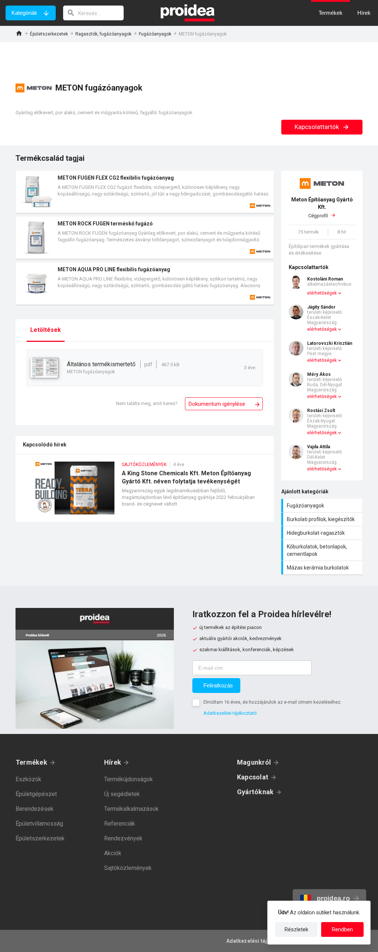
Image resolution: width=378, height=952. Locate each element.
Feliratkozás (218, 685)
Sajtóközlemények (128, 867)
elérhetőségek (322, 293)
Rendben (342, 929)
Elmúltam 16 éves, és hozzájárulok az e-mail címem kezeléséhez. (272, 702)
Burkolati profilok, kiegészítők (322, 519)
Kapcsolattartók (317, 126)
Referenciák (119, 823)
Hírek (112, 762)
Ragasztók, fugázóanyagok (103, 34)
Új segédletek (122, 794)
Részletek (296, 929)
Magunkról (254, 762)
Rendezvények (123, 838)
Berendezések (35, 808)
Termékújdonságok (128, 779)
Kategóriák (24, 13)
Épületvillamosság (39, 823)
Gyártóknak (255, 792)
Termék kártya (145, 192)
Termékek (31, 762)
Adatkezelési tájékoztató (230, 713)
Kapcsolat (252, 777)
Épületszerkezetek (49, 34)
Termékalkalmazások (131, 808)
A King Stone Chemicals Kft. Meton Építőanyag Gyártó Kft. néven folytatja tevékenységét (145, 492)
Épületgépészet (36, 794)
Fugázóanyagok (155, 34)
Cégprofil (322, 207)
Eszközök (28, 779)
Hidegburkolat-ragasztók (322, 533)
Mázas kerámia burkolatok (322, 567)
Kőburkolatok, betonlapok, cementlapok (322, 550)
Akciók (112, 853)
